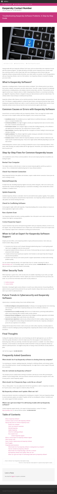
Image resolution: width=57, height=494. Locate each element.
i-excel (45, 491)
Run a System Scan (13, 434)
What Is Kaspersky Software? (12, 419)
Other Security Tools (10, 439)
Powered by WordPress (35, 491)
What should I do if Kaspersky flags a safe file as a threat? (22, 450)
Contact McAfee (9, 284)
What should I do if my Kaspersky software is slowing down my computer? (26, 447)
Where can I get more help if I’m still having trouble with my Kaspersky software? (27, 454)
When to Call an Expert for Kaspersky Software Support (18, 437)
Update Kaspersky (12, 430)
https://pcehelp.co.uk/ (7, 264)
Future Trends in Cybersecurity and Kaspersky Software (18, 441)
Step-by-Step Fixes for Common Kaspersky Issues (17, 422)
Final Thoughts (8, 443)
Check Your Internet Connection (16, 426)
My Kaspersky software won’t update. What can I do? (21, 452)
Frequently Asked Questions (12, 445)
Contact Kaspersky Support (17, 435)
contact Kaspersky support (33, 63)
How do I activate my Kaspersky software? (18, 448)
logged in (13, 476)
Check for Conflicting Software (15, 432)
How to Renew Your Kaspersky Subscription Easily (16, 461)
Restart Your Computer (13, 424)
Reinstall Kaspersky (13, 428)
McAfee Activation (9, 282)
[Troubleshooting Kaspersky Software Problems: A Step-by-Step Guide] (28, 43)
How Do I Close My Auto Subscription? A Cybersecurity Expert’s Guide (36, 462)
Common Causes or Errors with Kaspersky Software (17, 420)
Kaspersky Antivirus (19, 63)
